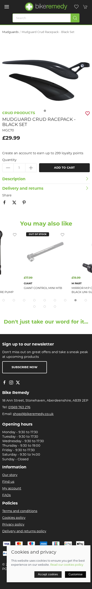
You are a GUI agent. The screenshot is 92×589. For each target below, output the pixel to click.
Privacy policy (13, 524)
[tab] (3, 300)
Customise (75, 574)
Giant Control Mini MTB (40, 288)
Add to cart (64, 167)
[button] (6, 6)
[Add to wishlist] (11, 234)
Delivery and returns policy (24, 531)
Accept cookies (48, 574)
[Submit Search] (75, 17)
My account (11, 488)
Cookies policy (13, 518)
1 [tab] (46, 112)
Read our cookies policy (66, 564)
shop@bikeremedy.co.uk (33, 414)
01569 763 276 (19, 407)
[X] (18, 382)
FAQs (6, 495)
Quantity (9, 160)
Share (7, 195)
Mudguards (10, 32)
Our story (9, 475)
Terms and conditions (19, 511)
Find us (8, 482)
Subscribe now (25, 367)
